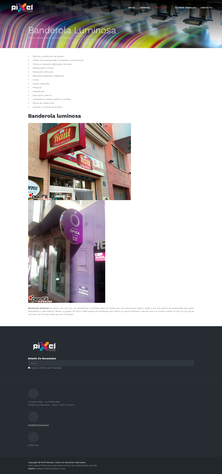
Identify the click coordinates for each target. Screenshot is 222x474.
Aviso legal (33, 465)
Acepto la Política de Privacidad (46, 368)
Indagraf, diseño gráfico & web (50, 468)
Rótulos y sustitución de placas (48, 56)
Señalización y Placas (43, 68)
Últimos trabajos (185, 7)
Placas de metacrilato (43, 103)
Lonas (36, 79)
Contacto (206, 8)
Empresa (145, 7)
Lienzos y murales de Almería (47, 107)
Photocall (37, 87)
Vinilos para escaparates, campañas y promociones (58, 60)
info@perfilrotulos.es (38, 425)
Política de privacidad (51, 465)
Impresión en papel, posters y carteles (52, 99)
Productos (161, 7)
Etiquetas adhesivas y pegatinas (48, 76)
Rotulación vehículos (43, 72)
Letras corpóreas (41, 83)
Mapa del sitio (90, 465)
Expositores (38, 91)
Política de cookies (72, 465)
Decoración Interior (42, 95)
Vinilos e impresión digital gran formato (52, 64)
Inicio (131, 7)
